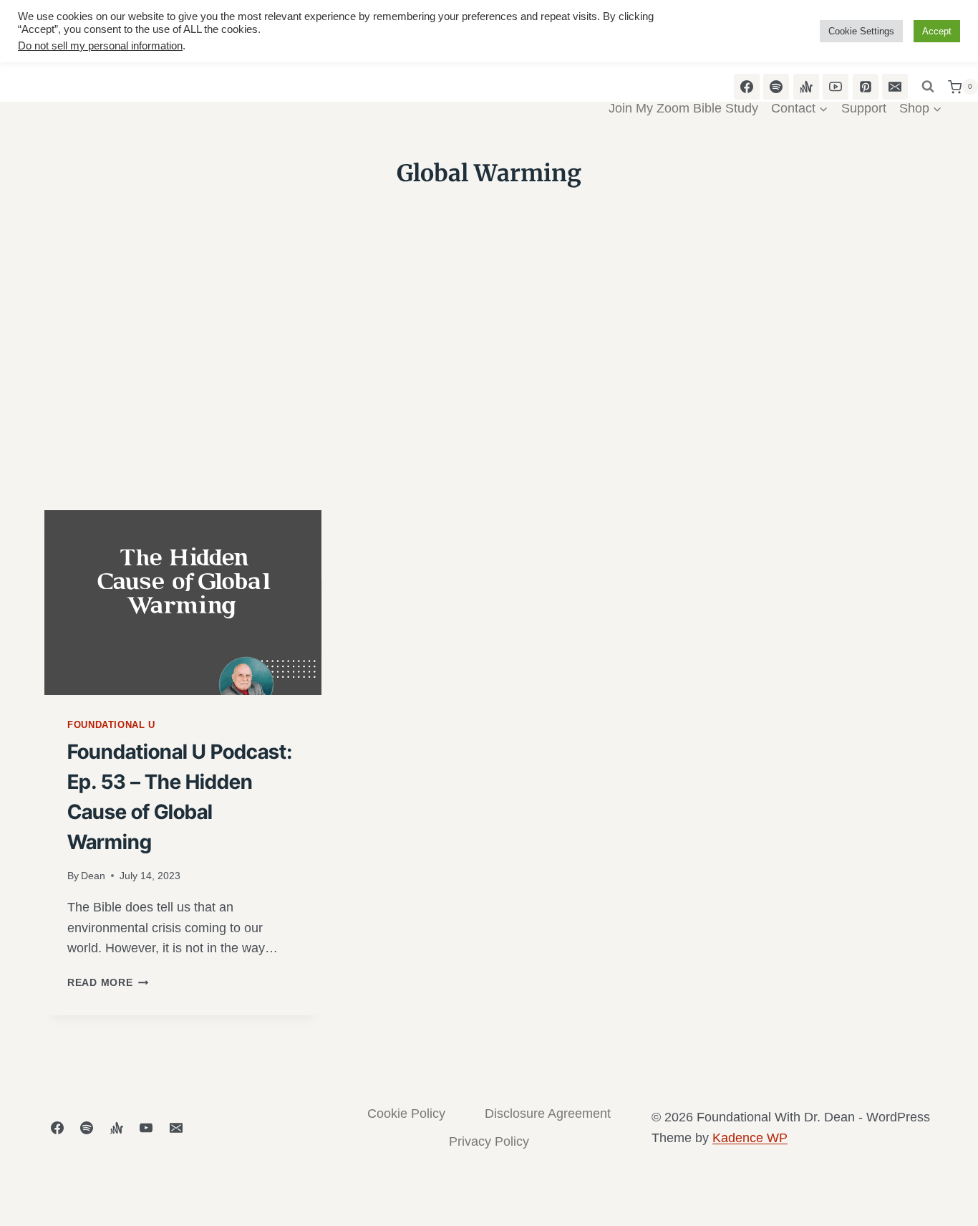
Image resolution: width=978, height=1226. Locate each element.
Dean (93, 875)
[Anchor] (117, 1128)
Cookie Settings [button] (861, 31)
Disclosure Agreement (548, 1113)
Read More (107, 982)
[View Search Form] (928, 87)
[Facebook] (57, 1128)
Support (863, 108)
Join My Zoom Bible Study (683, 108)
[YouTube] (146, 1128)
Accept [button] (937, 31)
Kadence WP (750, 1138)
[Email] (176, 1128)
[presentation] (182, 602)
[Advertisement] (489, 402)
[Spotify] (87, 1128)
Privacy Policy (489, 1141)
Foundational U (111, 725)
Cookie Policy (406, 1113)
